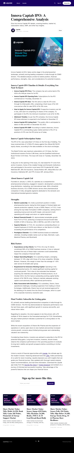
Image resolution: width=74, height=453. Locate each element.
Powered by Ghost (67, 441)
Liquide (24, 3)
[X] (36, 441)
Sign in (59, 3)
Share (60, 30)
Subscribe (67, 3)
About (18, 3)
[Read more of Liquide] (13, 30)
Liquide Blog (5, 441)
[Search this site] (55, 3)
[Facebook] (38, 441)
